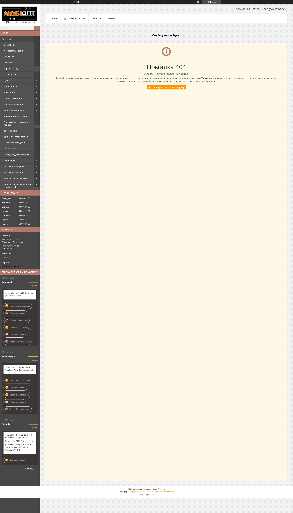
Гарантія (96, 18)
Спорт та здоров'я (13, 98)
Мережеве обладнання (15, 142)
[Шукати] (37, 28)
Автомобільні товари (14, 110)
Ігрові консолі (10, 130)
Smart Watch (10, 92)
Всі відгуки (30, 468)
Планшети (9, 56)
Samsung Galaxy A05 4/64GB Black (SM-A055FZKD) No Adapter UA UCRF (18, 447)
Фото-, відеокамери (13, 104)
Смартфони (9, 44)
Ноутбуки (8, 62)
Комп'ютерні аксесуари (15, 116)
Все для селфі (10, 148)
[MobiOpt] (19, 14)
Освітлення (9, 160)
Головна (53, 18)
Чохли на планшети (13, 172)
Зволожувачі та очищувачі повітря (17, 123)
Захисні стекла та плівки (16, 178)
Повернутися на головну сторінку (168, 87)
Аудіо (6, 80)
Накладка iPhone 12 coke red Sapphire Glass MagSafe (18, 436)
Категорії (6, 38)
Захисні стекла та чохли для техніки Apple (17, 185)
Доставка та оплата (74, 18)
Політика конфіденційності (162, 492)
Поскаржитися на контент (138, 492)
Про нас (112, 18)
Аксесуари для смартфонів (16, 154)
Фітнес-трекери (11, 86)
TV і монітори (10, 74)
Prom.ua (161, 489)
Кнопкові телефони (13, 50)
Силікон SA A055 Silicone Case (19, 441)
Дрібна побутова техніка (16, 136)
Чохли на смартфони (14, 166)
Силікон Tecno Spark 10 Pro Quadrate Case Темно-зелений (19, 368)
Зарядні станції (11, 68)
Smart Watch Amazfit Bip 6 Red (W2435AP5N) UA (19, 294)
